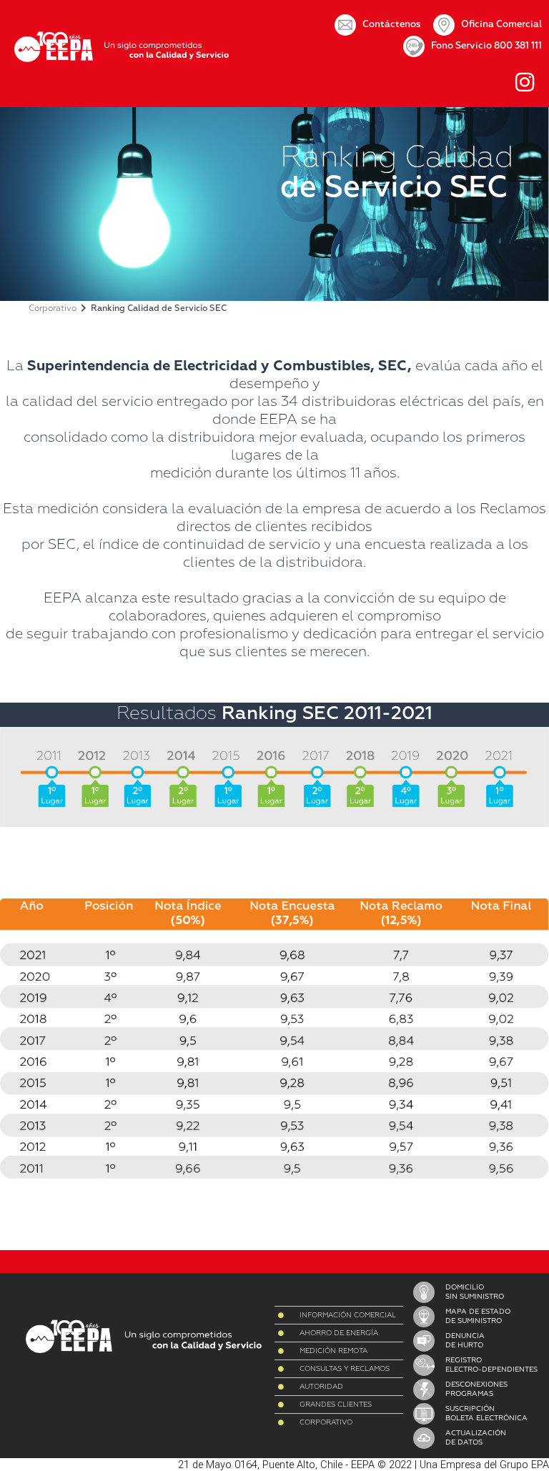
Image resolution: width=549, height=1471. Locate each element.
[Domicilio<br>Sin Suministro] (424, 1292)
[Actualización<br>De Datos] (424, 1438)
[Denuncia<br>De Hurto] (424, 1341)
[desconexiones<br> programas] (424, 1389)
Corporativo (52, 308)
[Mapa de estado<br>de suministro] (424, 1316)
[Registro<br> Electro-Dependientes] (424, 1365)
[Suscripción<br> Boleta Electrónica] (424, 1414)
